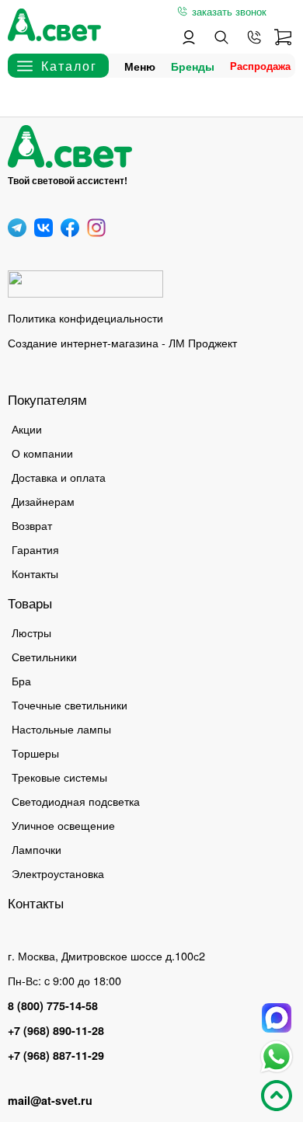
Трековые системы (59, 776)
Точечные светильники (69, 704)
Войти (188, 37)
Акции (27, 428)
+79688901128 (254, 37)
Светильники (44, 656)
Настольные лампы (61, 728)
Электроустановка (58, 873)
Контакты (35, 573)
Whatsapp (276, 1056)
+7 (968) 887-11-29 (56, 1055)
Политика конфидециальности (85, 317)
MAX (276, 1018)
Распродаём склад (264, 65)
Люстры (31, 632)
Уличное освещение (63, 825)
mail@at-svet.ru (50, 1100)
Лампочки (36, 849)
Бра (21, 680)
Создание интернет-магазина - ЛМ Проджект (122, 342)
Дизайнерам (43, 501)
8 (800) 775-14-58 (53, 1005)
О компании (42, 452)
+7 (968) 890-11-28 (56, 1030)
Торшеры (35, 752)
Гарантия (35, 549)
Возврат (32, 525)
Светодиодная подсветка (76, 801)
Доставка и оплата (59, 477)
